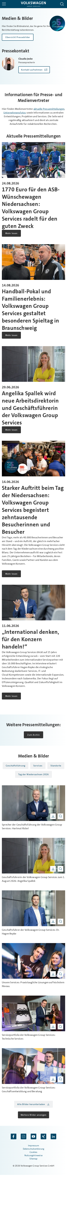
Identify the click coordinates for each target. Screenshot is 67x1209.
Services (37, 765)
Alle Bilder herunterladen (31, 1104)
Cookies (33, 1152)
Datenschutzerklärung (33, 1148)
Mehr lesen (11, 233)
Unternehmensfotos (14, 112)
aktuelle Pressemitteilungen (49, 109)
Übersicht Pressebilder (17, 37)
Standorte (55, 765)
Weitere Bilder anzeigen (33, 1114)
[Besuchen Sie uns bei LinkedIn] (53, 1136)
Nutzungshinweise (33, 1155)
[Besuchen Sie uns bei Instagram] (23, 1136)
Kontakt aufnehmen (32, 69)
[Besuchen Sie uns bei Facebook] (13, 1136)
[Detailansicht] (60, 816)
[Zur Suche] (62, 4)
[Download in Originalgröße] (53, 816)
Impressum (33, 1145)
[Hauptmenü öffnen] (4, 3)
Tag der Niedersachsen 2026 (33, 774)
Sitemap (33, 1158)
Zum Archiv (33, 734)
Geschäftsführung (15, 765)
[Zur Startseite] (33, 4)
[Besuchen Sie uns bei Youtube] (33, 1136)
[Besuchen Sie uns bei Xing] (43, 1136)
